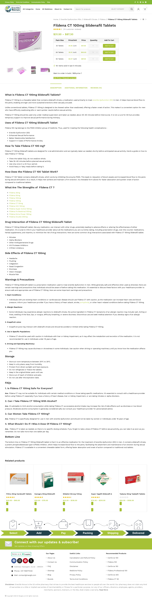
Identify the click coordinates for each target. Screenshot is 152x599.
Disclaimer (74, 566)
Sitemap (51, 571)
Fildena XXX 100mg (17, 206)
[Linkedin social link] (143, 2)
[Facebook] (14, 560)
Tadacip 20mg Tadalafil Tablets (132, 494)
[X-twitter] (31, 560)
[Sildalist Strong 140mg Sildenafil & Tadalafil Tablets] (76, 479)
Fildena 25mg (14, 193)
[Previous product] (141, 19)
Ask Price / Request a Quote (64, 78)
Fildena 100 (112, 562)
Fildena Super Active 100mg (20, 209)
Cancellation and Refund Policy (82, 558)
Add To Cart (109, 46)
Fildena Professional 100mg (20, 211)
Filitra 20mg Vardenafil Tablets (19, 494)
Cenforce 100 (113, 558)
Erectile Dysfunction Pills (71, 19)
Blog (49, 575)
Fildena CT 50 (113, 579)
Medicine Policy (76, 571)
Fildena (103, 19)
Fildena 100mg (15, 198)
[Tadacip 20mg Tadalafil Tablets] (133, 479)
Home (55, 19)
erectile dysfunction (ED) (103, 100)
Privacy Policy (75, 575)
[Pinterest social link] (140, 2)
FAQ (49, 566)
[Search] (131, 9)
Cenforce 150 (113, 566)
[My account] (138, 9)
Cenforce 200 (113, 575)
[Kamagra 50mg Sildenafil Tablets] (47, 479)
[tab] (56, 87)
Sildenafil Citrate (90, 19)
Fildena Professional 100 (117, 571)
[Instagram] (19, 560)
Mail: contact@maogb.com (25, 575)
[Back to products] (143, 19)
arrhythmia (84, 302)
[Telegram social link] (145, 2)
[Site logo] (13, 9)
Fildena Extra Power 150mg (20, 214)
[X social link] (137, 2)
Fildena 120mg (15, 201)
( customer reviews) (72, 29)
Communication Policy (79, 562)
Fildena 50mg (14, 195)
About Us (51, 558)
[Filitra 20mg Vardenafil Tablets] (19, 479)
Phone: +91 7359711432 (23, 571)
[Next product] (146, 19)
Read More (103, 590)
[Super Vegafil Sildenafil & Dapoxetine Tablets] (104, 479)
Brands (50, 579)
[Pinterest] (25, 560)
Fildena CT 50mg (16, 203)
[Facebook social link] (135, 2)
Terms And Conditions (79, 579)
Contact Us (52, 562)
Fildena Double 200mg (18, 217)
